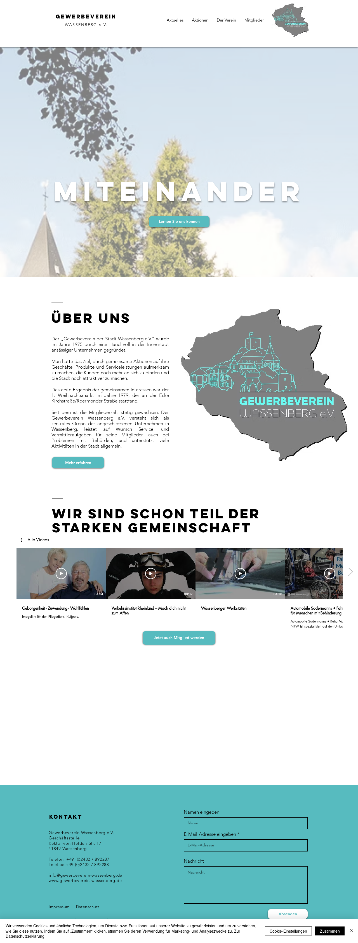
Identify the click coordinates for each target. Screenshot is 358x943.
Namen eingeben (201, 812)
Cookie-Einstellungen (288, 931)
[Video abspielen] (61, 573)
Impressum (59, 906)
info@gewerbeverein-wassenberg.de (85, 875)
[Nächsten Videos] (350, 572)
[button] (35, 539)
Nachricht (194, 861)
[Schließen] (351, 931)
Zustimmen (330, 931)
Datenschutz (88, 906)
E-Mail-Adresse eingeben (210, 834)
